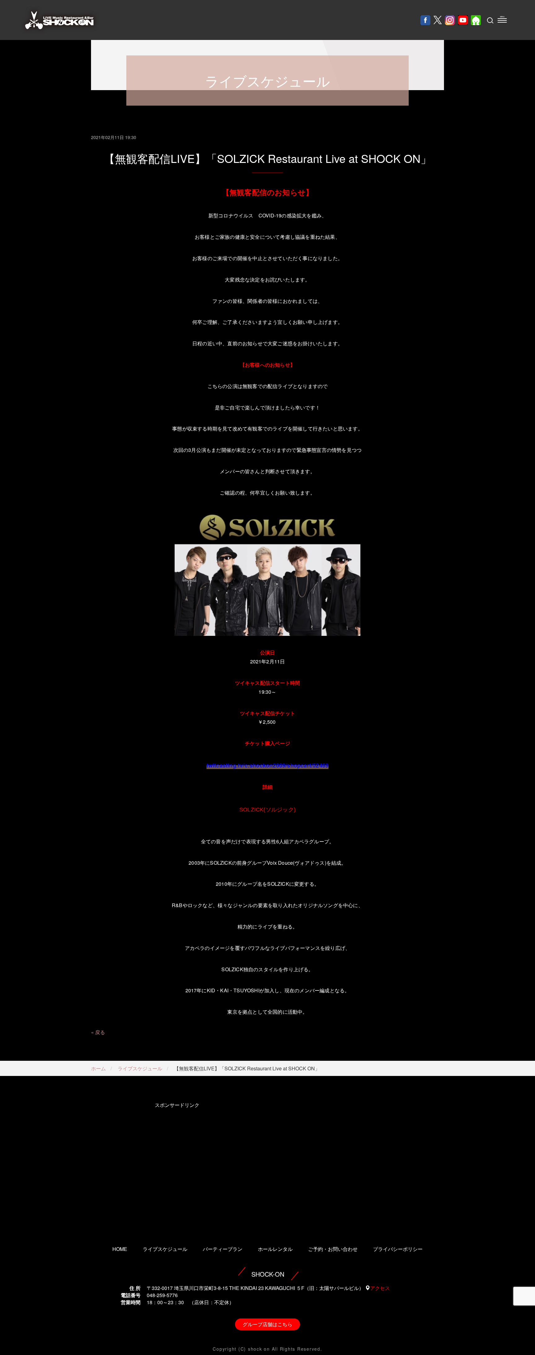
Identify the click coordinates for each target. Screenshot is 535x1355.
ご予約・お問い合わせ (333, 1248)
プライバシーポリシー (398, 1248)
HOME (119, 1248)
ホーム (98, 1068)
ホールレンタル (275, 1248)
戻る (100, 1032)
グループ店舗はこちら (267, 1324)
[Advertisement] (177, 1165)
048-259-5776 (162, 1295)
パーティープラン (222, 1248)
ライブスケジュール (140, 1068)
